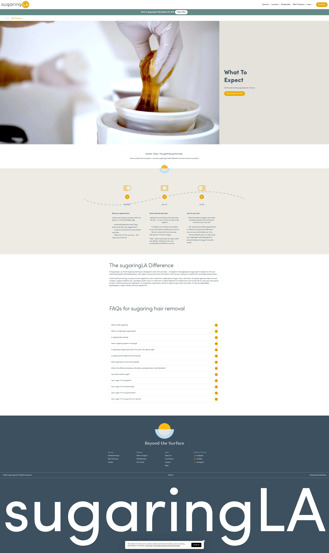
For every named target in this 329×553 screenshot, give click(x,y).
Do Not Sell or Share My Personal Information (167, 545)
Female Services (113, 456)
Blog (166, 465)
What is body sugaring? (119, 325)
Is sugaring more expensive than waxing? (126, 356)
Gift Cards (140, 462)
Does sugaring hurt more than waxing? (125, 362)
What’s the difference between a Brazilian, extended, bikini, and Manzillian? (138, 368)
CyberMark (322, 475)
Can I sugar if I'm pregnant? (121, 380)
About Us (168, 456)
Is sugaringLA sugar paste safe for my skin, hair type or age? (132, 350)
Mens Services (113, 459)
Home (7, 18)
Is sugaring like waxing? (119, 337)
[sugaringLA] (15, 4)
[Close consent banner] (204, 541)
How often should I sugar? (120, 374)
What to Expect (142, 456)
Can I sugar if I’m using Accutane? (123, 393)
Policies (170, 475)
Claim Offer (181, 12)
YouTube (199, 459)
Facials (110, 462)
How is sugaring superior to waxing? (124, 343)
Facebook (200, 456)
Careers (168, 462)
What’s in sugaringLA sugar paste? (123, 331)
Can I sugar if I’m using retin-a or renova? (126, 399)
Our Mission (169, 459)
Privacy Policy (149, 545)
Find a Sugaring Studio (234, 93)
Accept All (196, 545)
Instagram (200, 462)
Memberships (141, 459)
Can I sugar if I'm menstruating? (122, 387)
